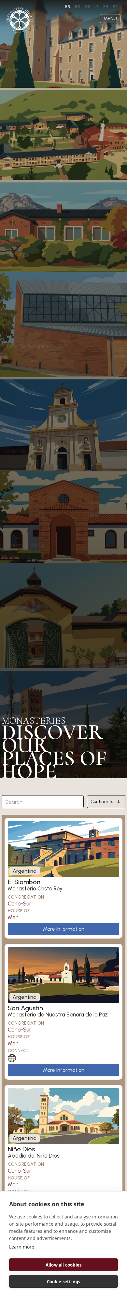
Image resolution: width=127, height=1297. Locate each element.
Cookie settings (63, 1282)
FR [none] (105, 6)
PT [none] (115, 6)
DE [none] (87, 6)
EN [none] (67, 6)
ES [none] (77, 6)
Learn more (21, 1247)
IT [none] (96, 6)
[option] (77, 7)
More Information (63, 929)
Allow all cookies (63, 1265)
